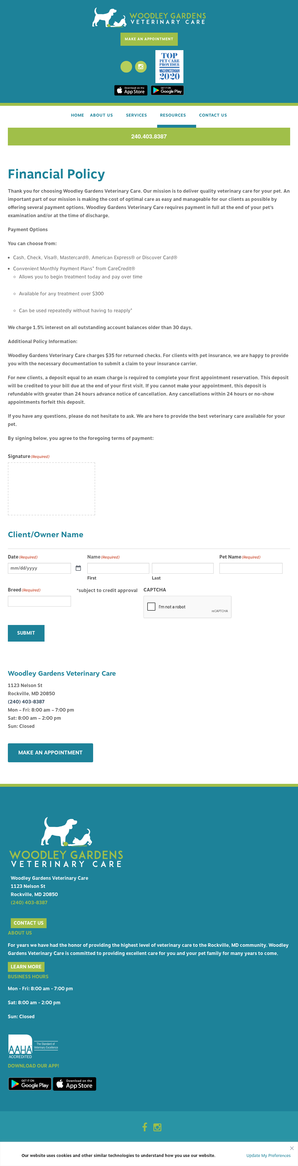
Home (77, 115)
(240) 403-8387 (26, 701)
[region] (149, 1154)
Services (136, 115)
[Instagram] (141, 67)
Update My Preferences (268, 1156)
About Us (101, 115)
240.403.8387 (149, 136)
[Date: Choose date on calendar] (78, 568)
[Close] (291, 1146)
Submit (26, 633)
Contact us (29, 923)
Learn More (26, 966)
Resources (173, 115)
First (91, 578)
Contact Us (213, 115)
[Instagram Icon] (157, 1129)
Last (156, 578)
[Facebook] (126, 67)
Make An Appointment (149, 39)
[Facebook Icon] (144, 1129)
